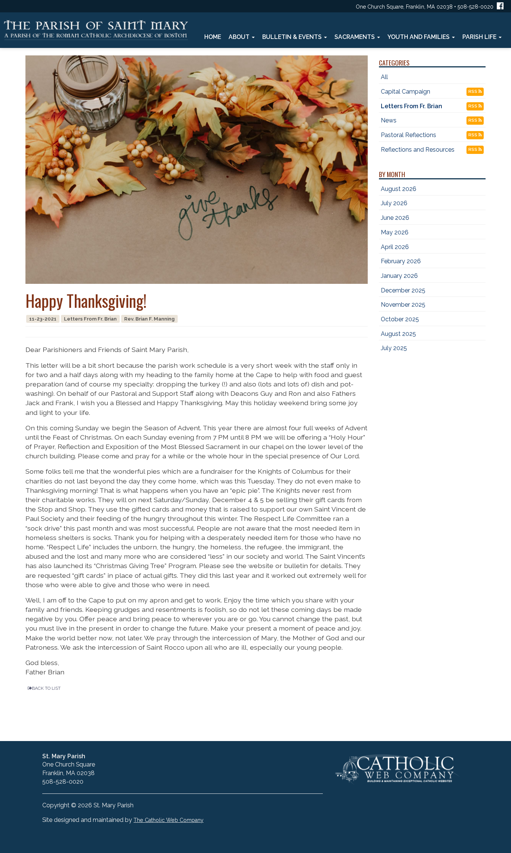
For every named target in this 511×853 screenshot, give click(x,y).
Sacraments (355, 36)
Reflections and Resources (418, 149)
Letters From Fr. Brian (411, 106)
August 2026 (398, 188)
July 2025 (394, 348)
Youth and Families (419, 36)
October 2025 (400, 319)
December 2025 (403, 290)
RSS (473, 91)
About (240, 36)
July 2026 (394, 203)
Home (212, 36)
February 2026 (401, 261)
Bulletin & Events (292, 36)
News (389, 120)
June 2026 (395, 217)
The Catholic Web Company (169, 820)
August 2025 (398, 333)
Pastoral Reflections (408, 135)
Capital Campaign (405, 91)
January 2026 (399, 275)
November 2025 (403, 304)
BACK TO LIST (46, 688)
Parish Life (480, 36)
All (384, 77)
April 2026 (395, 247)
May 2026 (395, 232)
